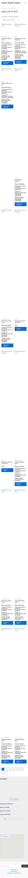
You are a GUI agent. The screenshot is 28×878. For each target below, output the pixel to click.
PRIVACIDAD (14, 871)
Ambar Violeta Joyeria (10, 3)
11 (2, 772)
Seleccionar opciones (6, 63)
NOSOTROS (14, 869)
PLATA (6, 8)
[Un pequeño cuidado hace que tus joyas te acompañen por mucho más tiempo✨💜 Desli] (20, 785)
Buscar (25, 866)
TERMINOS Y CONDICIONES (14, 873)
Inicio (2, 8)
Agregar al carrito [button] (19, 329)
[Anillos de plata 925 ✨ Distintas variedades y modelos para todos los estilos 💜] (4, 793)
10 (22, 769)
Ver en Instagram (14, 799)
